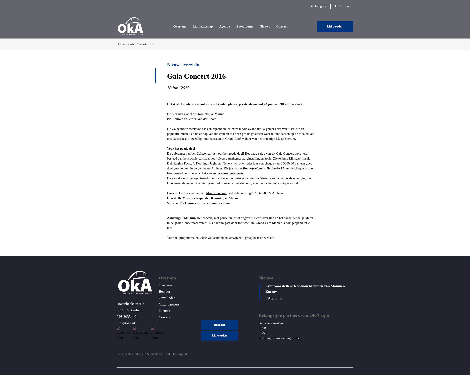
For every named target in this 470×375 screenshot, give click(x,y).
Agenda (224, 26)
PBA (262, 333)
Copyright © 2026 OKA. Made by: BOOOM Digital (152, 354)
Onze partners (169, 304)
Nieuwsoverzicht (183, 64)
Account (344, 6)
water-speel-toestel (231, 173)
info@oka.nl (126, 323)
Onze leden (167, 298)
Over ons (179, 26)
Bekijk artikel (274, 298)
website (269, 237)
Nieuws (265, 26)
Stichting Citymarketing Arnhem (280, 338)
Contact (282, 26)
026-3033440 (126, 316)
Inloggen (321, 6)
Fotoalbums (244, 26)
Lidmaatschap (203, 26)
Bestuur (164, 291)
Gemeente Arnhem (271, 323)
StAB (262, 328)
